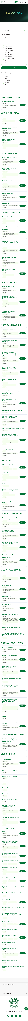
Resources (5, 989)
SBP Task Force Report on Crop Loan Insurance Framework (10, 417)
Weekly (6, 76)
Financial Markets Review (8, 942)
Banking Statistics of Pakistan (9, 929)
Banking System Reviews (8, 921)
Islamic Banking (8, 48)
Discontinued (8, 62)
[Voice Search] (22, 2)
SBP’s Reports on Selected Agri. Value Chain (13, 428)
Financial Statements (9, 58)
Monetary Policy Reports (8, 193)
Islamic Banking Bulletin (8, 286)
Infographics (5, 203)
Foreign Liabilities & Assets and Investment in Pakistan (13, 893)
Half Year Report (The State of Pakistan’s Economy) (9, 127)
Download (22, 104)
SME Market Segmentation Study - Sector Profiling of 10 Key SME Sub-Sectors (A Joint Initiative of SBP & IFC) (13, 392)
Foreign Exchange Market (10, 60)
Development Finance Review (9, 867)
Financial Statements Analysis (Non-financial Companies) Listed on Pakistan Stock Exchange (9, 701)
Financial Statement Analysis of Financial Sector (12, 715)
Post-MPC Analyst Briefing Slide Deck (10, 181)
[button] (25, 2)
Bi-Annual (7, 84)
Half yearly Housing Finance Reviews (9, 936)
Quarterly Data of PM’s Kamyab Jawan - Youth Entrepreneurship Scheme (10, 830)
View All (4, 107)
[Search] (20, 2)
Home (2, 25)
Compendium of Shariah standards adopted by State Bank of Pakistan (9, 311)
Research (7, 52)
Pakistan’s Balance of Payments (10, 614)
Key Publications (7, 993)
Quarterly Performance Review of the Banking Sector (10, 878)
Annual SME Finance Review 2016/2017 (9, 949)
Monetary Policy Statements (9, 157)
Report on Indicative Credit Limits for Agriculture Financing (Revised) (10, 435)
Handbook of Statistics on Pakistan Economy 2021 (13, 967)
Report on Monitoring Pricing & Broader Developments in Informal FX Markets (9, 740)
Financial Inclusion (9, 50)
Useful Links (6, 980)
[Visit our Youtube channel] (20, 1015)
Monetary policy (8, 42)
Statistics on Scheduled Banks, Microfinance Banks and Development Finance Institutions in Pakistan (13, 635)
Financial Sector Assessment (9, 960)
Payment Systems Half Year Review (9, 258)
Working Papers (6, 484)
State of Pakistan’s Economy (9, 117)
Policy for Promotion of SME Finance (9, 380)
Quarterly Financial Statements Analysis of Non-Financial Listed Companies (10, 687)
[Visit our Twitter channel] (8, 1015)
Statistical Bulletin (7, 604)
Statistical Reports (9, 56)
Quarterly (7, 82)
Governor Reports (9, 37)
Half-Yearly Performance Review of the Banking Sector (10, 518)
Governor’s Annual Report (8, 101)
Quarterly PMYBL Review (8, 899)
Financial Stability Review (8, 217)
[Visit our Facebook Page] (12, 1015)
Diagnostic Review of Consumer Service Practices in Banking (10, 842)
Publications (9, 25)
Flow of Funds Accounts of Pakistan (11, 627)
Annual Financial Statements (9, 655)
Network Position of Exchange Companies (9, 722)
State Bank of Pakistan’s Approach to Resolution (8, 531)
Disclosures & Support (8, 984)
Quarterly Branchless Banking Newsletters (9, 341)
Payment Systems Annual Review (8, 270)
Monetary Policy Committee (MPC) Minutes (9, 169)
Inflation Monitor (6, 596)
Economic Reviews (9, 39)
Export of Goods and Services (9, 788)
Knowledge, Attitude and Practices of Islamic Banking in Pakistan (9, 298)
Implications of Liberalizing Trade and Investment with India (11, 679)
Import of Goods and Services (9, 770)
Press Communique (7, 574)
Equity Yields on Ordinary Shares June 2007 (13, 887)
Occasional (7, 89)
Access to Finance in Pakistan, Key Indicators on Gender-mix (9, 368)
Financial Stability (9, 44)
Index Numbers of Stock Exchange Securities (13, 907)
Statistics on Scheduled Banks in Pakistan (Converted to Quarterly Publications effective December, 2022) (13, 915)
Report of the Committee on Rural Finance (12, 410)
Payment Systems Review (8, 246)
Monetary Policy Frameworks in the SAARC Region (10, 758)
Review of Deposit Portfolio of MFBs (9, 399)
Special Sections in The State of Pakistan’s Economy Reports (10, 490)
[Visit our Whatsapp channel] (16, 1015)
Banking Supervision (9, 54)
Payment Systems (9, 46)
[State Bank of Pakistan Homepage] (6, 2)
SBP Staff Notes (6, 472)
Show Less (14, 67)
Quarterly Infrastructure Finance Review (10, 861)
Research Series (8, 91)
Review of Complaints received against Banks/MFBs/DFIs (10, 543)
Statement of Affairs (7, 647)
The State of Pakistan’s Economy (10, 817)
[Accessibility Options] (26, 1008)
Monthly (7, 78)
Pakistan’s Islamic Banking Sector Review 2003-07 (8, 806)
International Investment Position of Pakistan (8, 140)
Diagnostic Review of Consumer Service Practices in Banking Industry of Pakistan (10, 556)
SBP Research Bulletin (7, 464)
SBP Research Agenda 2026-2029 (9, 501)
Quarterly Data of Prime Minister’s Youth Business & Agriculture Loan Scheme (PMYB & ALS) (10, 354)
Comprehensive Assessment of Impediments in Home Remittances (10, 228)
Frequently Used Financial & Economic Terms (9, 667)
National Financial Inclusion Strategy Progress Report (9, 448)
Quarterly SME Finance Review (9, 329)
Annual (6, 86)
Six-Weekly (7, 80)
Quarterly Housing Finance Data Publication (10, 854)
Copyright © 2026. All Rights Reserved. (14, 1011)
